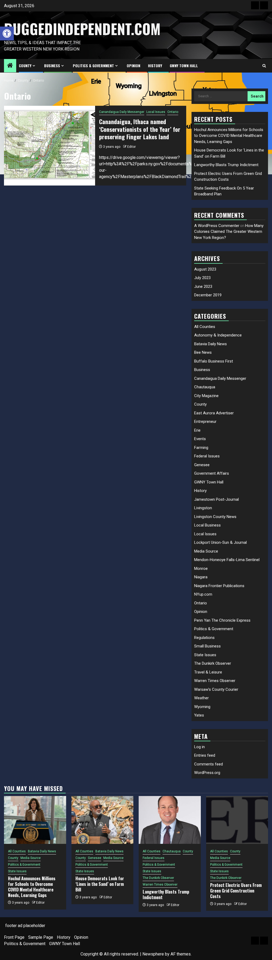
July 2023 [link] (202, 277)
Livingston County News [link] (215, 516)
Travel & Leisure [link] (208, 672)
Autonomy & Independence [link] (218, 335)
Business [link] (52, 65)
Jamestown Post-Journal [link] (216, 499)
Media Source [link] (206, 551)
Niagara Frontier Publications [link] (219, 585)
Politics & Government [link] (93, 65)
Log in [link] (199, 746)
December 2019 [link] (208, 295)
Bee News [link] (203, 352)
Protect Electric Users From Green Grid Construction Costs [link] (236, 890)
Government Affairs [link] (211, 473)
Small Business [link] (207, 646)
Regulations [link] (204, 637)
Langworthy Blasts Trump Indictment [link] (226, 164)
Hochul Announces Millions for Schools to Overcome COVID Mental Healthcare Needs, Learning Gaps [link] (228, 135)
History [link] (155, 65)
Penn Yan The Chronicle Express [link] (222, 620)
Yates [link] (199, 715)
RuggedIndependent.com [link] (82, 28)
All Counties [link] (204, 326)
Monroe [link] (201, 568)
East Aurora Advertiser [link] (214, 413)
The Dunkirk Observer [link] (212, 663)
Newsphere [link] (153, 954)
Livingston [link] (203, 508)
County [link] (25, 65)
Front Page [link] (14, 937)
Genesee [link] (202, 464)
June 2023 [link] (203, 286)
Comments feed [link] (208, 764)
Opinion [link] (133, 65)
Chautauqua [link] (204, 387)
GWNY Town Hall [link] (184, 65)
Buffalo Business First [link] (213, 361)
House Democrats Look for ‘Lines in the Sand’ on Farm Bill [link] (99, 884)
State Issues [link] (205, 654)
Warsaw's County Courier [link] (216, 689)
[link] (7, 33)
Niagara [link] (200, 577)
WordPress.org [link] (207, 772)
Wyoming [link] (202, 706)
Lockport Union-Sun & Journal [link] (220, 542)
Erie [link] (197, 430)
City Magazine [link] (206, 395)
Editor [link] (131, 147)
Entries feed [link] (204, 755)
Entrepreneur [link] (205, 421)
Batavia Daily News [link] (210, 344)
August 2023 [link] (205, 269)
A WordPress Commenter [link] (216, 225)
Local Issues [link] (155, 112)
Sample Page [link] (40, 937)
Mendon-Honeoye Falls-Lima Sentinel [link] (227, 559)
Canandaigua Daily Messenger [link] (121, 112)
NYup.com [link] (203, 594)
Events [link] (200, 438)
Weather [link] (201, 698)
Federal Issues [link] (207, 456)
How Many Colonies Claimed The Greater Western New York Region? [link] (229, 231)
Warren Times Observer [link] (214, 680)
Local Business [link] (207, 525)
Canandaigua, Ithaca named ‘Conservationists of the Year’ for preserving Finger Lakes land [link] (139, 129)
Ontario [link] (172, 112)
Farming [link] (201, 447)
